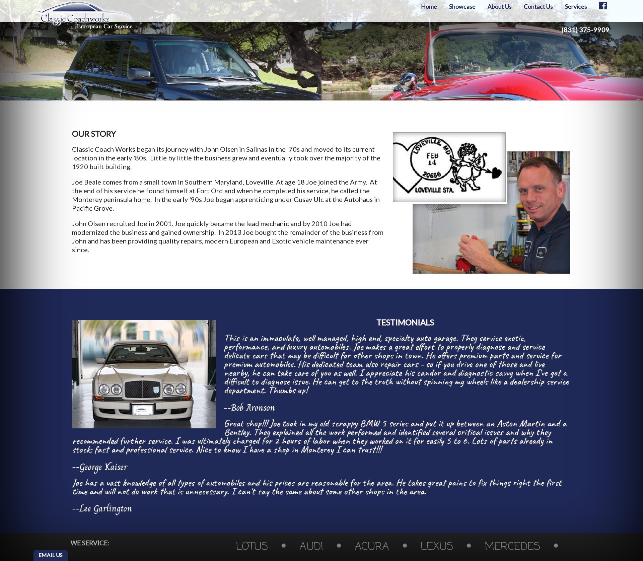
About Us (500, 6)
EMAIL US (51, 555)
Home (429, 6)
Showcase (462, 6)
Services (576, 6)
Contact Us (538, 6)
